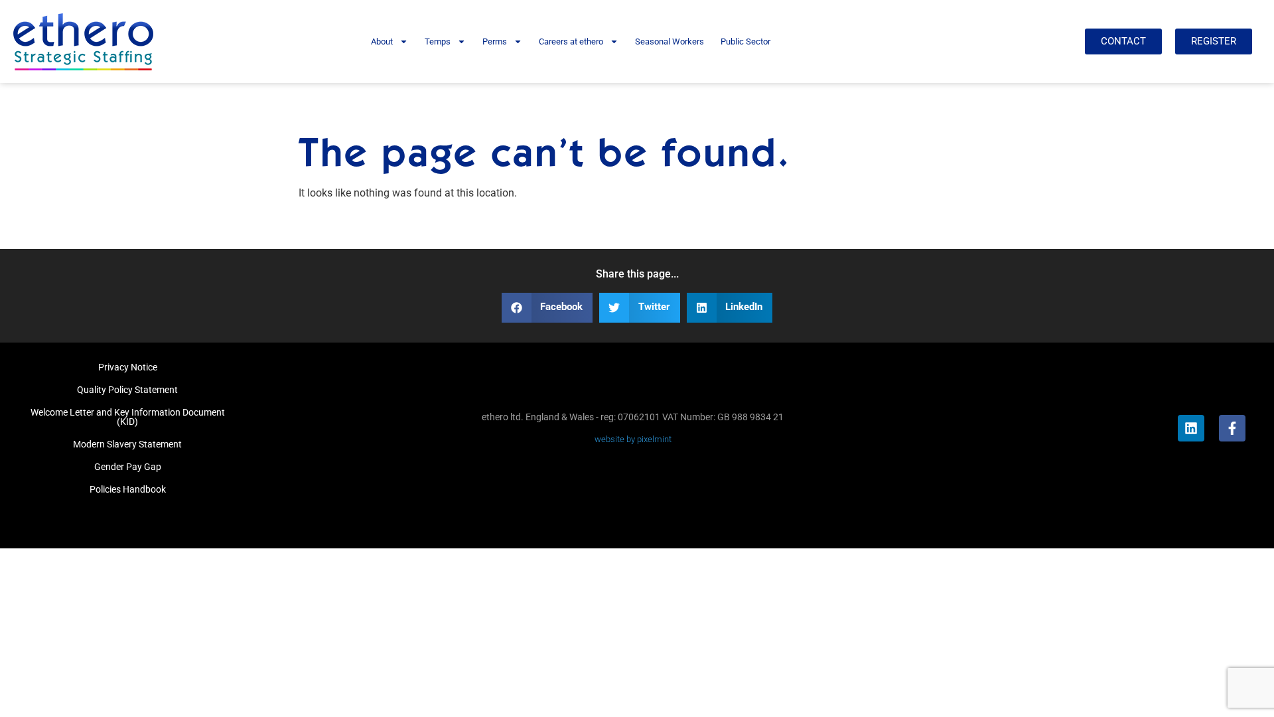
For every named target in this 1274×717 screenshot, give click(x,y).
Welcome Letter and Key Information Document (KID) (128, 417)
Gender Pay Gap (127, 466)
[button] (547, 308)
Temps (438, 41)
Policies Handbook (128, 489)
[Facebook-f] (1232, 428)
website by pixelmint (633, 439)
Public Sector (745, 41)
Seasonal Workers (669, 41)
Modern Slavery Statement (127, 444)
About (382, 41)
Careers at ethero (571, 41)
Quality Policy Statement (127, 389)
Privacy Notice (127, 367)
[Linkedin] (1191, 428)
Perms (494, 41)
